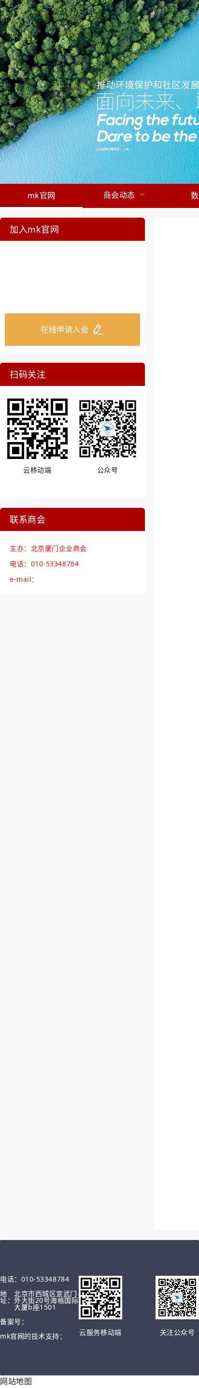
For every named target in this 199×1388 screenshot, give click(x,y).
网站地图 (16, 1381)
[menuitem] (41, 196)
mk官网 (42, 195)
